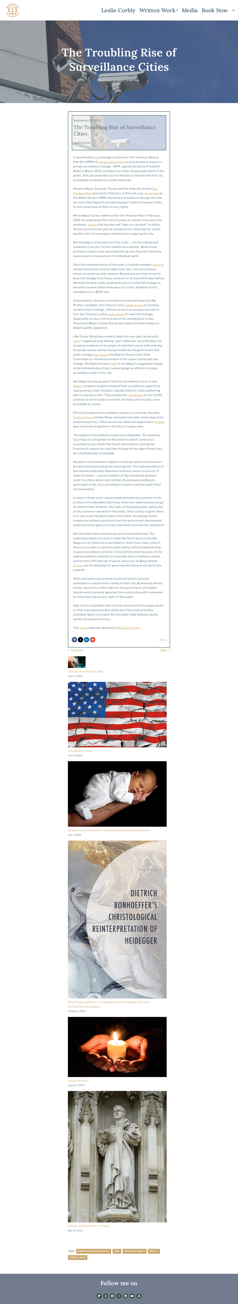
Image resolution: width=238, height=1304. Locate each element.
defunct (78, 386)
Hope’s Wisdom (78, 1080)
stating (92, 224)
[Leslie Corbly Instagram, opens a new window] (105, 1296)
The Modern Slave (80, 751)
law (96, 157)
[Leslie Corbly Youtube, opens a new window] (132, 1296)
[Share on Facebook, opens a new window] (74, 639)
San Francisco (82, 417)
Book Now (215, 10)
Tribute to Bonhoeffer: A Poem (89, 1226)
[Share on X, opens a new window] (80, 639)
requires (158, 264)
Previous (77, 649)
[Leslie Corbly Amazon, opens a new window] (138, 1296)
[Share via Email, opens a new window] (92, 639)
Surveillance (77, 1257)
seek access (116, 314)
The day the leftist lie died (85, 671)
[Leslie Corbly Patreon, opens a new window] (99, 1296)
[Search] (233, 10)
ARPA (117, 1251)
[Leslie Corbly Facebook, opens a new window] (112, 1296)
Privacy (154, 1251)
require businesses (112, 162)
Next (163, 649)
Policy (163, 639)
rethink (160, 422)
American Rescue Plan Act (94, 1251)
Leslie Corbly (118, 10)
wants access (134, 305)
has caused (101, 354)
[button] (177, 10)
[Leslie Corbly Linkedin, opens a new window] (125, 1296)
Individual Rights (134, 1251)
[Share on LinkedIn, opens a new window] (86, 639)
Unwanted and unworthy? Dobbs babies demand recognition (108, 830)
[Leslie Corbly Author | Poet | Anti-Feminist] (12, 10)
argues (78, 565)
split (114, 363)
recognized (151, 193)
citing (77, 341)
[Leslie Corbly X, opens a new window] (119, 1296)
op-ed (83, 627)
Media (190, 10)
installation (135, 395)
